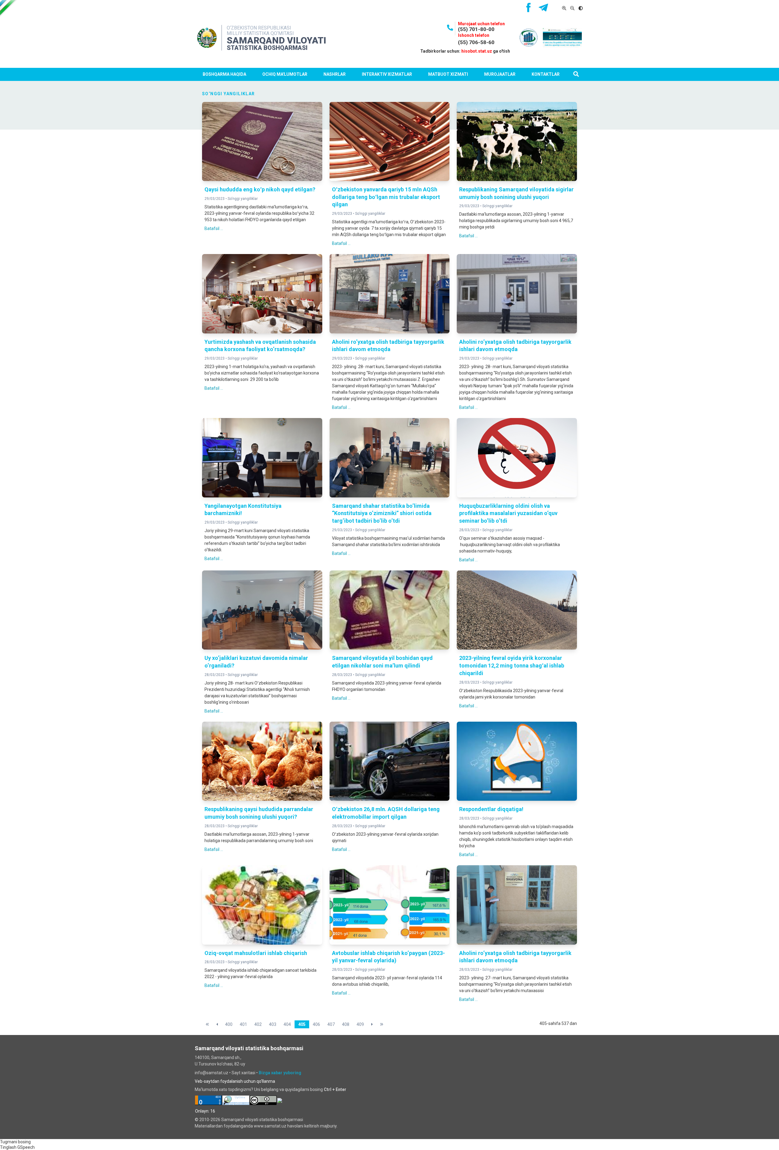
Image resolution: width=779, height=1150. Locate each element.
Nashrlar (334, 74)
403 (272, 1024)
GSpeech (26, 1147)
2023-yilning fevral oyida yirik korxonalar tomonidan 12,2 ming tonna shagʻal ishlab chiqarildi (511, 665)
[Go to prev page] (217, 1024)
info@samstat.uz (211, 1072)
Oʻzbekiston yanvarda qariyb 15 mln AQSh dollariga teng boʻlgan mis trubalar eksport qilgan (386, 197)
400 (228, 1024)
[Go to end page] (381, 1024)
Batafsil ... (213, 228)
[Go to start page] (207, 1024)
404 (287, 1024)
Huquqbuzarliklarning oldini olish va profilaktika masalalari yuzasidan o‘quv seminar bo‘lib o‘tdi (508, 513)
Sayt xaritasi (243, 1072)
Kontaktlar (546, 74)
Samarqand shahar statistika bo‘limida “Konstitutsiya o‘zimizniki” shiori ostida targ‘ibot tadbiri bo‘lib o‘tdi (381, 513)
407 (331, 1024)
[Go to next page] (372, 1024)
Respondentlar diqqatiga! (491, 809)
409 (360, 1024)
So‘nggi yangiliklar (243, 199)
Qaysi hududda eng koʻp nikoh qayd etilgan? (259, 189)
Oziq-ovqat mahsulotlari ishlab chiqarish (255, 953)
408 (345, 1024)
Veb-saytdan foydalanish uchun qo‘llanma (235, 1081)
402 (258, 1024)
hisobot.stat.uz (476, 51)
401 (243, 1024)
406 (316, 1024)
